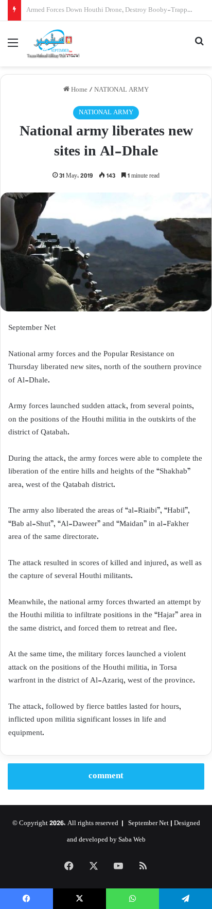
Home (78, 90)
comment (106, 776)
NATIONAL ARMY (121, 90)
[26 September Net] (53, 43)
